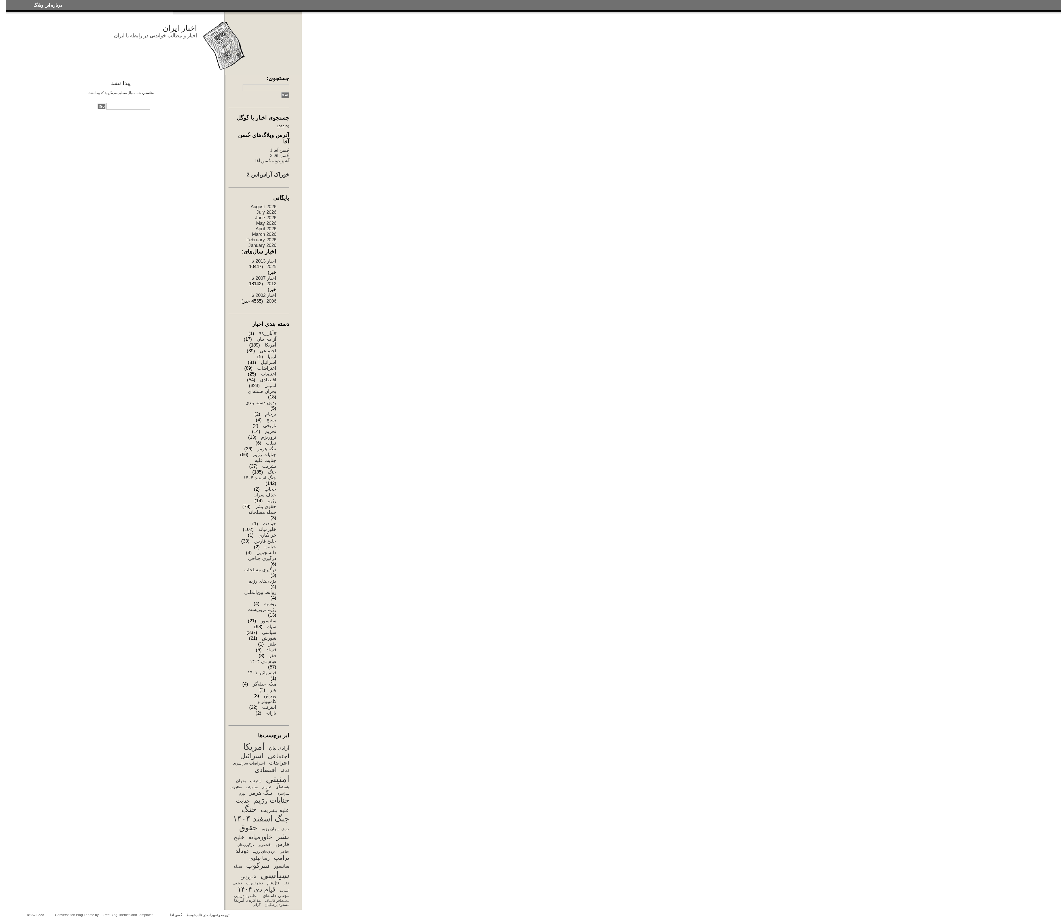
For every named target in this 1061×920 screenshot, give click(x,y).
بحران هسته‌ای (262, 391)
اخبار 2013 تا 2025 (263, 263)
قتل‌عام (273, 883)
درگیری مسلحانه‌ (260, 569)
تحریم (270, 431)
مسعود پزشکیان (277, 905)
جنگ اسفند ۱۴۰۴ (259, 477)
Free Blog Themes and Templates (128, 915)
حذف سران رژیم (275, 829)
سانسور (268, 620)
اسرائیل (268, 362)
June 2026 (265, 217)
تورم (242, 793)
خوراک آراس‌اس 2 (267, 174)
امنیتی (270, 385)
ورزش (270, 695)
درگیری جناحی (262, 558)
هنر (273, 689)
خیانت (270, 546)
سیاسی (269, 632)
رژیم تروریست (262, 609)
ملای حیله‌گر (264, 684)
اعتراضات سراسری (249, 763)
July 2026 (266, 212)
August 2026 (263, 206)
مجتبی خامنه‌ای (276, 895)
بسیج (271, 419)
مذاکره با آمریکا (247, 900)
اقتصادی (268, 379)
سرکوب (258, 865)
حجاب (270, 489)
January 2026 (262, 245)
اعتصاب (268, 374)
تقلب (271, 443)
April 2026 (266, 228)
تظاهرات (252, 787)
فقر (272, 655)
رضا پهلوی (260, 858)
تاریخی (269, 425)
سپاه (271, 626)
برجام (270, 414)
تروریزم (268, 437)
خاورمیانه (267, 529)
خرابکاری (267, 535)
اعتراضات (266, 368)
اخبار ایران (180, 28)
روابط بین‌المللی (260, 592)
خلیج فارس (265, 541)
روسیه (270, 603)
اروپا (272, 356)
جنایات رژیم (264, 454)
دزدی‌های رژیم (262, 581)
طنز (272, 644)
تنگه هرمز (266, 448)
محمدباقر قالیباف (277, 901)
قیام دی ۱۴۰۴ (263, 661)
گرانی (257, 905)
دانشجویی (266, 552)
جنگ (272, 472)
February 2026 (261, 239)
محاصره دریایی (246, 895)
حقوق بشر (265, 506)
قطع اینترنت (254, 883)
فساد (271, 649)
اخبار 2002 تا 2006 (263, 298)
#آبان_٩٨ (267, 333)
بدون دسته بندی (260, 402)
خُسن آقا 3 (279, 155)
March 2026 (264, 234)
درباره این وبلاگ (47, 5)
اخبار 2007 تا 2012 (263, 281)
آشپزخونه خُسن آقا (272, 160)
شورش (269, 638)
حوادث (269, 523)
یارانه (271, 713)
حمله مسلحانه (262, 512)
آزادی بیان (266, 339)
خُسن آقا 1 (279, 150)
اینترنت (256, 781)
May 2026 (266, 223)
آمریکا (270, 345)
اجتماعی (268, 350)
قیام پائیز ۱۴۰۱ (262, 672)
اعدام (285, 771)
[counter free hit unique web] (230, 915)
